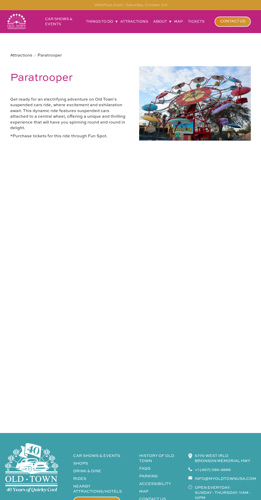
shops (80, 463)
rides (79, 479)
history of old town (156, 458)
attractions (134, 21)
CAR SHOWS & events (96, 456)
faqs (144, 468)
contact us (232, 21)
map (178, 21)
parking (148, 476)
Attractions (21, 55)
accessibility (155, 484)
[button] (100, 22)
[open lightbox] (195, 103)
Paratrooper (49, 55)
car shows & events (58, 21)
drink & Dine (87, 471)
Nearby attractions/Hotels (97, 488)
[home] (16, 21)
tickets (196, 21)
